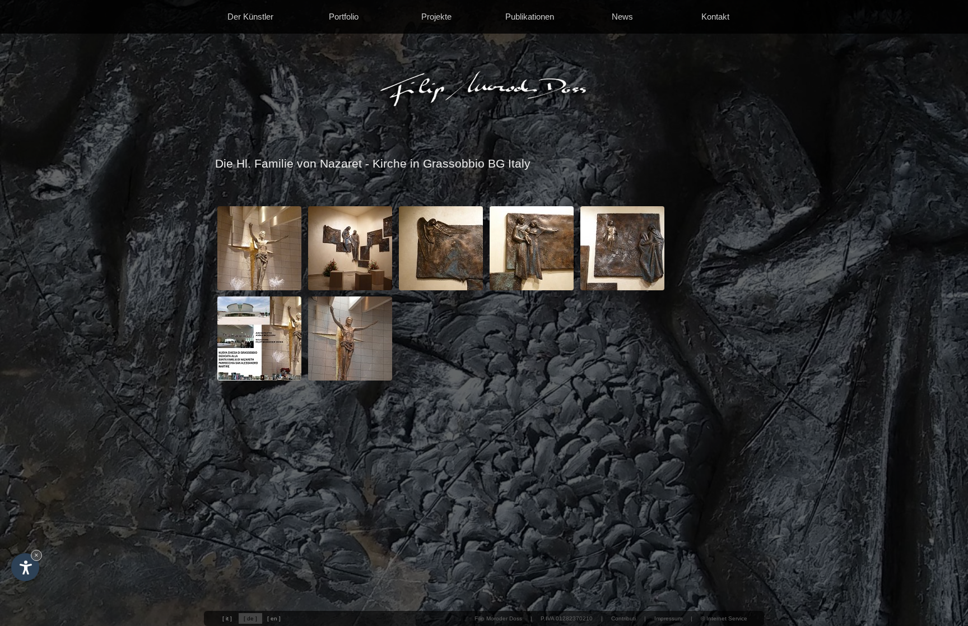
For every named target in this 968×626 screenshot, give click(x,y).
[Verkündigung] (441, 289)
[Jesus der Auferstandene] (259, 289)
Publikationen (530, 16)
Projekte (436, 16)
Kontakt (715, 16)
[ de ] (250, 618)
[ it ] (227, 618)
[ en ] (274, 618)
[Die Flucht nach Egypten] (531, 289)
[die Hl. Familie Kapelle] (350, 289)
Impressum (668, 618)
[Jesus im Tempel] (622, 289)
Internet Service (726, 618)
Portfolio (343, 16)
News (622, 16)
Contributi (623, 618)
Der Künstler (250, 16)
